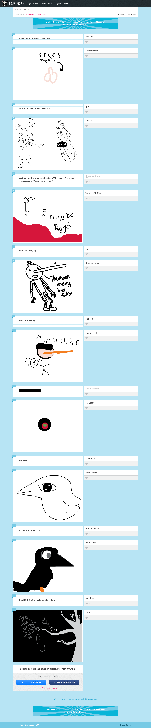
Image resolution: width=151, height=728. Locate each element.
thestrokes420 (92, 528)
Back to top (126, 725)
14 (13, 470)
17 (13, 596)
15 (13, 526)
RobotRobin (91, 472)
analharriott (91, 332)
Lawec (88, 248)
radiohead (90, 598)
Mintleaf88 (90, 542)
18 (13, 610)
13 (13, 456)
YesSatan (89, 402)
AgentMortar (91, 50)
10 (13, 330)
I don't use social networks (48, 688)
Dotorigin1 (90, 458)
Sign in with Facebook (65, 682)
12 (13, 400)
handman (89, 120)
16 (13, 540)
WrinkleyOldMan (93, 193)
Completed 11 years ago (36, 14)
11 (13, 386)
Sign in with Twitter (32, 682)
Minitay (89, 36)
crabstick (89, 318)
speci (87, 106)
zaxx (87, 612)
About (66, 3)
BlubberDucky (92, 262)
